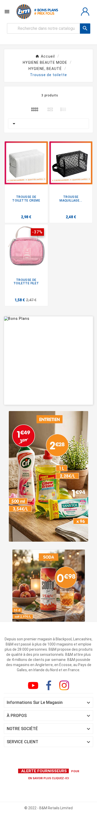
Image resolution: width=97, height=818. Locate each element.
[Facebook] (49, 686)
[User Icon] (85, 11)
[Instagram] (65, 686)
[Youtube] (34, 686)
